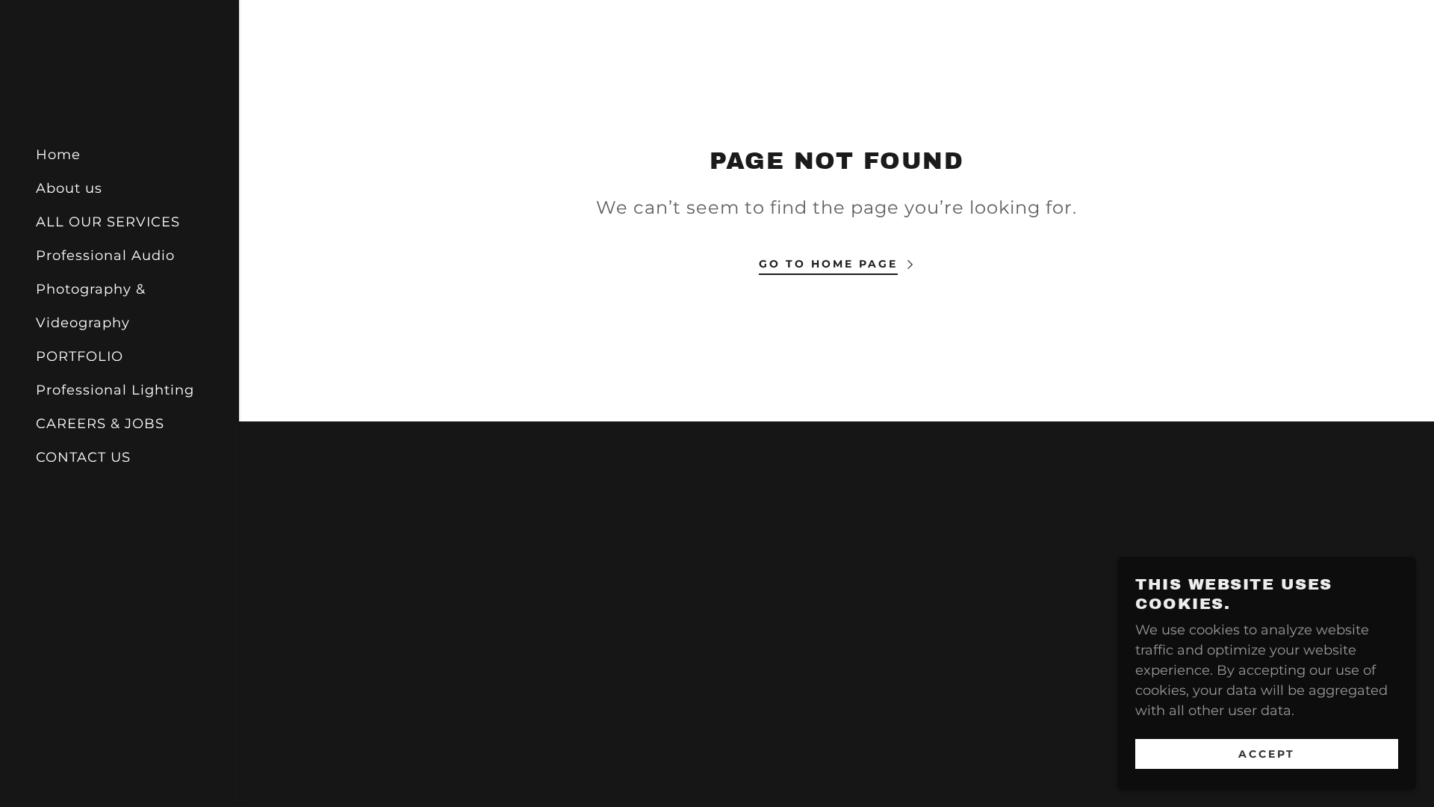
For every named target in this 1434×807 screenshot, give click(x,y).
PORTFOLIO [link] (79, 356)
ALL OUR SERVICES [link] (108, 222)
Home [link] (58, 154)
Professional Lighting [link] (115, 390)
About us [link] (69, 188)
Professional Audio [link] (105, 255)
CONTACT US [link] (83, 457)
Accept (1266, 753)
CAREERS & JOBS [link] (100, 423)
